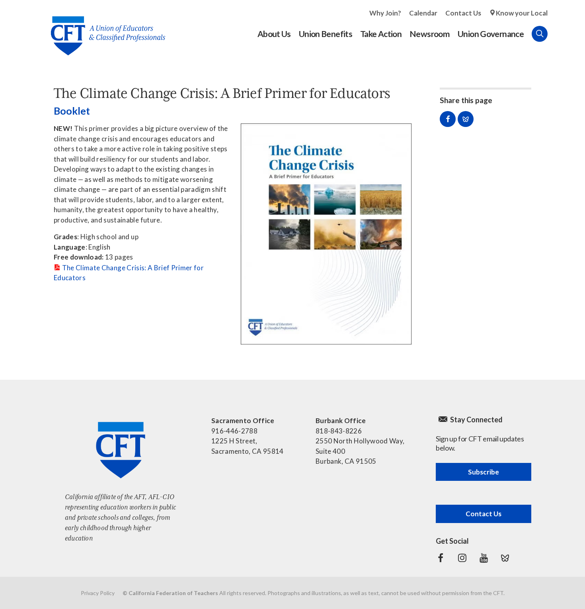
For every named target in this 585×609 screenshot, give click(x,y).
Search (540, 34)
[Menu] (556, 34)
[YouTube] (483, 558)
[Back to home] (104, 29)
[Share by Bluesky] (466, 119)
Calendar (423, 13)
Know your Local (522, 13)
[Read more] (326, 234)
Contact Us (463, 13)
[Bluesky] (505, 558)
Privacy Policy (98, 592)
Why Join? (385, 13)
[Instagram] (462, 558)
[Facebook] (440, 558)
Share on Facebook (448, 119)
